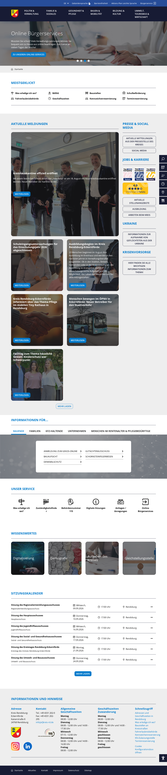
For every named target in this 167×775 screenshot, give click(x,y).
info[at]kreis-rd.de (44, 722)
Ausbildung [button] (139, 209)
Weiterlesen (22, 194)
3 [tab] (85, 61)
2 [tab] (81, 61)
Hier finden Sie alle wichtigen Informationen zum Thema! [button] (139, 267)
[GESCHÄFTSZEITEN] (163, 184)
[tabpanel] (83, 43)
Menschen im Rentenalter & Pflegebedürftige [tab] (120, 431)
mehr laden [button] (64, 406)
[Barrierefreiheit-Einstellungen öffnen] (163, 758)
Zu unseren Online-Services (28, 54)
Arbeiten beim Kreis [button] (139, 215)
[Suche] (163, 159)
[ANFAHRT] (163, 192)
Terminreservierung (145, 741)
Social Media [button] (139, 150)
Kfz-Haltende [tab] (54, 431)
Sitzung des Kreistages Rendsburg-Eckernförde (35, 647)
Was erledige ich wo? (145, 722)
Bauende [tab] (18, 431)
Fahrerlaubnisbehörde (146, 731)
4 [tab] (89, 61)
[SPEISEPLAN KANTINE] (163, 200)
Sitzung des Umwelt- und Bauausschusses (33, 657)
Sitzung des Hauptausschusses (27, 615)
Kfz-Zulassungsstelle (145, 737)
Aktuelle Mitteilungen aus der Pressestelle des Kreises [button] (139, 141)
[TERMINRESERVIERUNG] (163, 167)
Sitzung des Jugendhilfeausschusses (29, 626)
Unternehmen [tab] (77, 431)
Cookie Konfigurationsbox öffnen (144, 749)
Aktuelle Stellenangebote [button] (139, 201)
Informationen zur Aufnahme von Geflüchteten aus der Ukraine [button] (139, 239)
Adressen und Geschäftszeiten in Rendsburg (144, 716)
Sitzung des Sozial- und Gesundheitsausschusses (36, 636)
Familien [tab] (34, 431)
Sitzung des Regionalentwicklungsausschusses (35, 604)
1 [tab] (78, 61)
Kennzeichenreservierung (147, 734)
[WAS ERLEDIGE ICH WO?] (163, 175)
